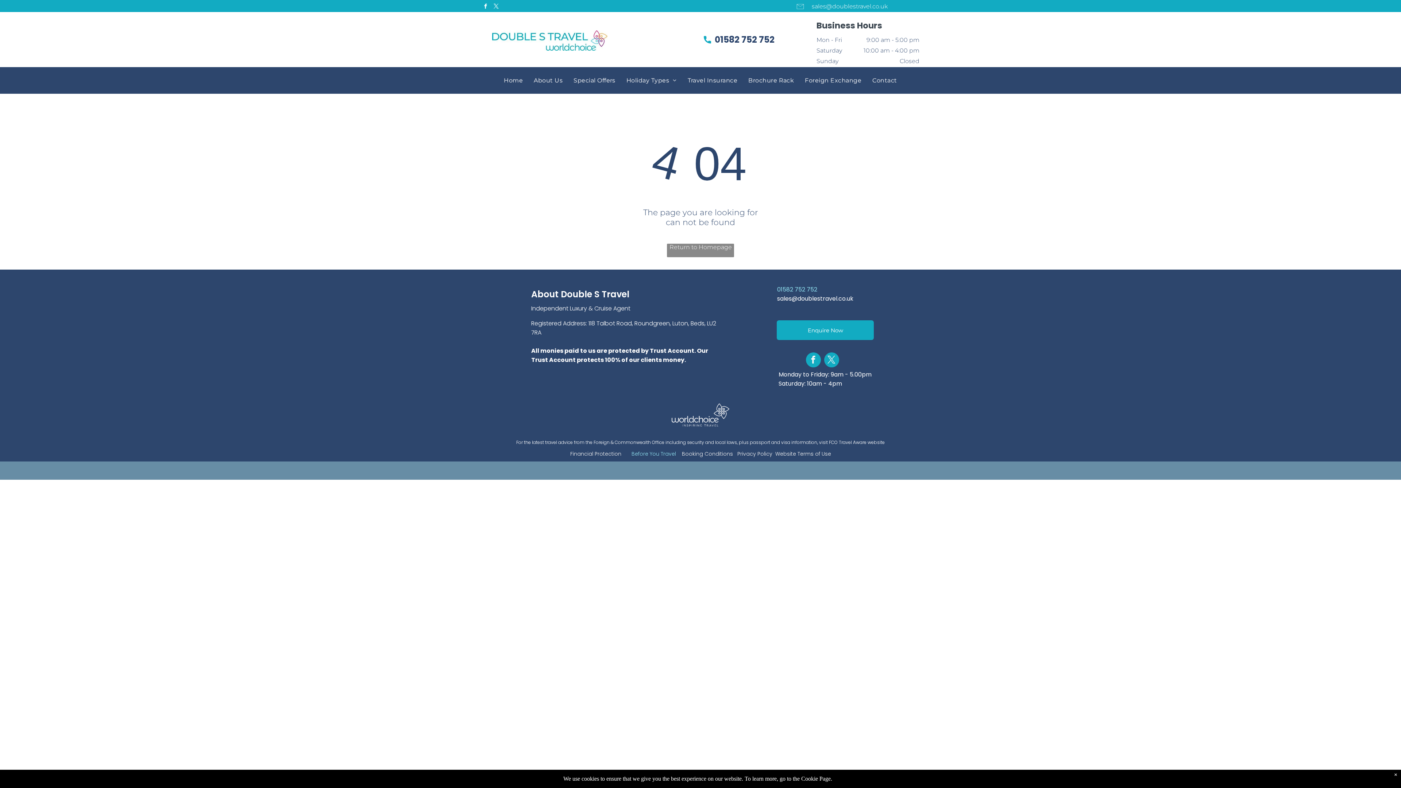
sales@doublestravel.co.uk (815, 298)
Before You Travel (654, 453)
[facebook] (486, 7)
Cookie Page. (816, 779)
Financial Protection (595, 453)
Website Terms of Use (803, 453)
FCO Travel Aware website (857, 442)
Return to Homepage (700, 247)
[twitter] (496, 7)
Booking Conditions (707, 453)
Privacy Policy (754, 453)
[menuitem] (513, 80)
